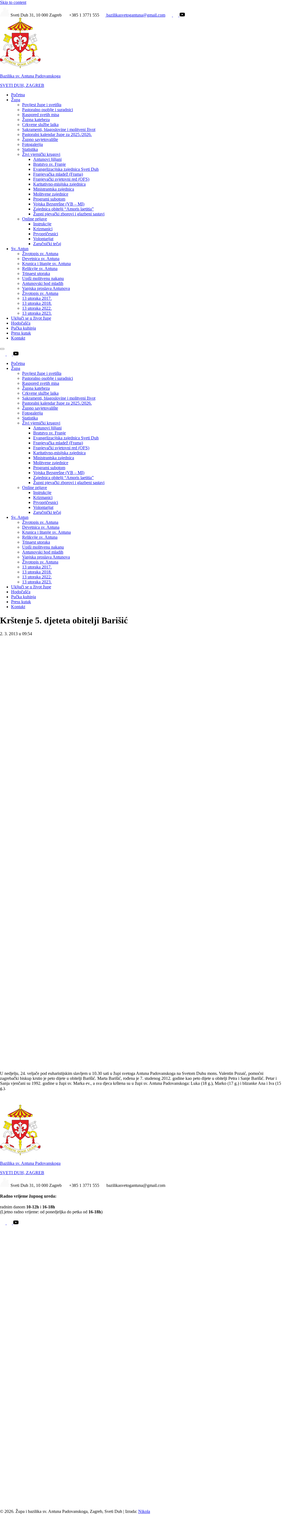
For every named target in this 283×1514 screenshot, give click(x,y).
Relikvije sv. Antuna (39, 268)
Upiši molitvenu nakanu (43, 278)
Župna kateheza (36, 119)
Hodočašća (20, 323)
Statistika (30, 149)
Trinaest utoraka (36, 273)
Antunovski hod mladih (42, 283)
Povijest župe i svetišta (41, 104)
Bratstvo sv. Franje (49, 164)
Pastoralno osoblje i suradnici (47, 109)
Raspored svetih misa (40, 114)
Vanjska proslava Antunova (46, 288)
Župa (15, 99)
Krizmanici (43, 228)
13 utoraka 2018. (37, 303)
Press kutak (21, 333)
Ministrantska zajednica (53, 189)
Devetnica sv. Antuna (40, 258)
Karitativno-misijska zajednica (59, 184)
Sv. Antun (19, 248)
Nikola (144, 1511)
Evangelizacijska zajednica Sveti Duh (66, 169)
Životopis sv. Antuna (40, 253)
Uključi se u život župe (31, 318)
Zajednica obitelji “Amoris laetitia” (63, 209)
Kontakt (18, 338)
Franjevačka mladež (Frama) (58, 174)
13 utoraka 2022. (37, 308)
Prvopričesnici (45, 233)
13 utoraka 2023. (37, 313)
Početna (18, 94)
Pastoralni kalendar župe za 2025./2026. (57, 134)
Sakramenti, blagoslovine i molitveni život (58, 129)
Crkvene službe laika (40, 124)
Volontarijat (43, 238)
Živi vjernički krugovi (41, 154)
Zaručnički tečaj (47, 243)
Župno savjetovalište (40, 139)
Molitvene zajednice (50, 194)
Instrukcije (42, 223)
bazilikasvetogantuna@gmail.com (135, 15)
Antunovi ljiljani (47, 159)
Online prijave (34, 219)
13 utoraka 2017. (37, 298)
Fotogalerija (32, 144)
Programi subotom (49, 199)
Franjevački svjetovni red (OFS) (61, 179)
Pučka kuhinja (23, 328)
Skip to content (13, 2)
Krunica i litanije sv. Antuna (46, 263)
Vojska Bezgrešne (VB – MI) (58, 204)
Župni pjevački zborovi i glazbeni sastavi (68, 214)
